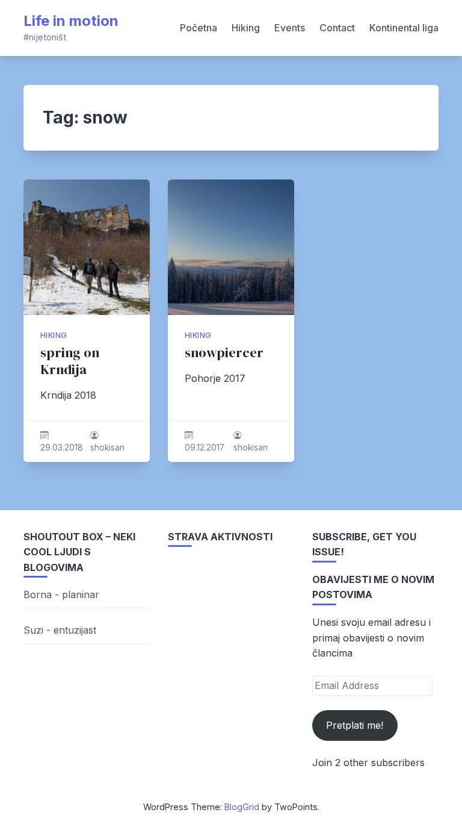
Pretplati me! (354, 725)
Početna (198, 28)
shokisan (107, 447)
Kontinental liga (404, 28)
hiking (53, 335)
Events (289, 28)
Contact (337, 28)
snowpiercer (224, 352)
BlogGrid (241, 807)
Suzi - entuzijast (59, 630)
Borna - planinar (61, 594)
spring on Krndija (69, 361)
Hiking (246, 28)
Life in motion (71, 21)
